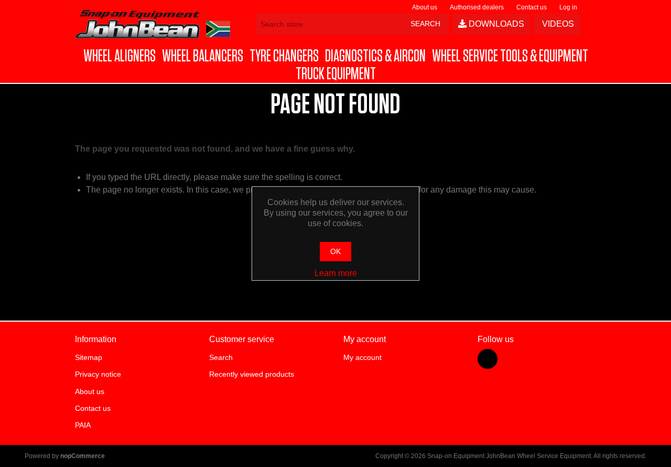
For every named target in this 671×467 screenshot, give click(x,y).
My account (362, 357)
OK (335, 251)
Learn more (336, 273)
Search (221, 357)
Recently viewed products (251, 374)
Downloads (495, 23)
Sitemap (88, 357)
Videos (557, 23)
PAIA (83, 425)
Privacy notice (98, 374)
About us (424, 7)
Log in (568, 7)
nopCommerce (82, 456)
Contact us (531, 7)
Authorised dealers (477, 7)
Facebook (487, 359)
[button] (119, 56)
